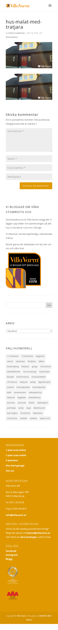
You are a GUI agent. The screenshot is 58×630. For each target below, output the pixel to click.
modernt (10, 387)
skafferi (31, 403)
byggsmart (40, 356)
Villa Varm (21, 616)
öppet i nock (45, 418)
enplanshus (20, 361)
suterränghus (12, 413)
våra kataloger (28, 537)
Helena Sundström (16, 33)
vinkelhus (33, 418)
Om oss (10, 470)
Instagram (12, 554)
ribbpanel (11, 397)
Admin (29, 619)
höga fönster (44, 371)
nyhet (9, 392)
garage (34, 366)
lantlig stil (23, 382)
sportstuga (11, 408)
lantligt (32, 382)
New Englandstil (39, 387)
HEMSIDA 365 (45, 616)
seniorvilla (22, 403)
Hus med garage (29, 371)
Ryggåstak (22, 397)
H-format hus (45, 366)
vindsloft (23, 418)
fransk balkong (13, 366)
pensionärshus (20, 392)
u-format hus (12, 418)
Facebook (11, 550)
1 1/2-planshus (13, 356)
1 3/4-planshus (27, 356)
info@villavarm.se (16, 515)
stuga (28, 408)
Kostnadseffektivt (38, 377)
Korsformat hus (22, 377)
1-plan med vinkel (16, 450)
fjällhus (41, 361)
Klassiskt (10, 377)
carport (10, 361)
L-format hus (12, 382)
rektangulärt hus (35, 392)
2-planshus (12, 460)
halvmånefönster (13, 371)
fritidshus (25, 366)
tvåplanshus (38, 413)
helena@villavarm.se (38, 532)
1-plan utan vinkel (16, 455)
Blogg (9, 559)
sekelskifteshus (34, 397)
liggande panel (44, 382)
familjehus (32, 361)
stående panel (39, 408)
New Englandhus (23, 387)
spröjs (21, 408)
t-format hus (25, 413)
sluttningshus (42, 403)
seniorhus (11, 403)
